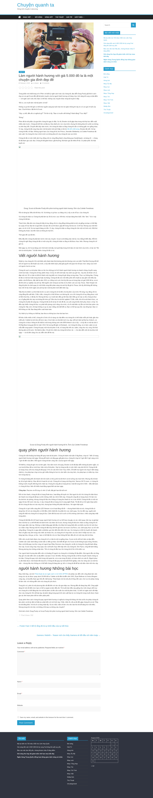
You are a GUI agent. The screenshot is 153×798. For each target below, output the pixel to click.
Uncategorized (108, 113)
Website (20, 705)
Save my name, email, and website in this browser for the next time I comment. (46, 717)
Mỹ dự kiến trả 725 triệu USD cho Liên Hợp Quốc (33, 743)
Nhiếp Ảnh (107, 106)
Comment (21, 651)
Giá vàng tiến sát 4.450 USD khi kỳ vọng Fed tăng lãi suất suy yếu (39, 747)
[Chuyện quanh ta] (19, 17)
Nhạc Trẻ (107, 96)
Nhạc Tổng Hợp (109, 93)
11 (97, 751)
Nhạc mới (107, 90)
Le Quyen (36, 83)
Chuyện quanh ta (35, 5)
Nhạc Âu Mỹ (108, 83)
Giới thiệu (79, 17)
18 (97, 754)
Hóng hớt (49, 17)
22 (112, 754)
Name (19, 682)
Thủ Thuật (59, 17)
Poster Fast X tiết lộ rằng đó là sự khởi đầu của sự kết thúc (43, 626)
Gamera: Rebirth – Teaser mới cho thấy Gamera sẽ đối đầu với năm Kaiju (68, 635)
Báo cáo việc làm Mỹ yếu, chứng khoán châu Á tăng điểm (36, 750)
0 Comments (45, 83)
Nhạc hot (106, 87)
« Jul (92, 766)
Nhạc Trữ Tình (108, 100)
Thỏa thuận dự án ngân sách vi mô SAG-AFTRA (51, 574)
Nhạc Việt (27, 17)
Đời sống (38, 17)
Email (19, 693)
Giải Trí (69, 17)
